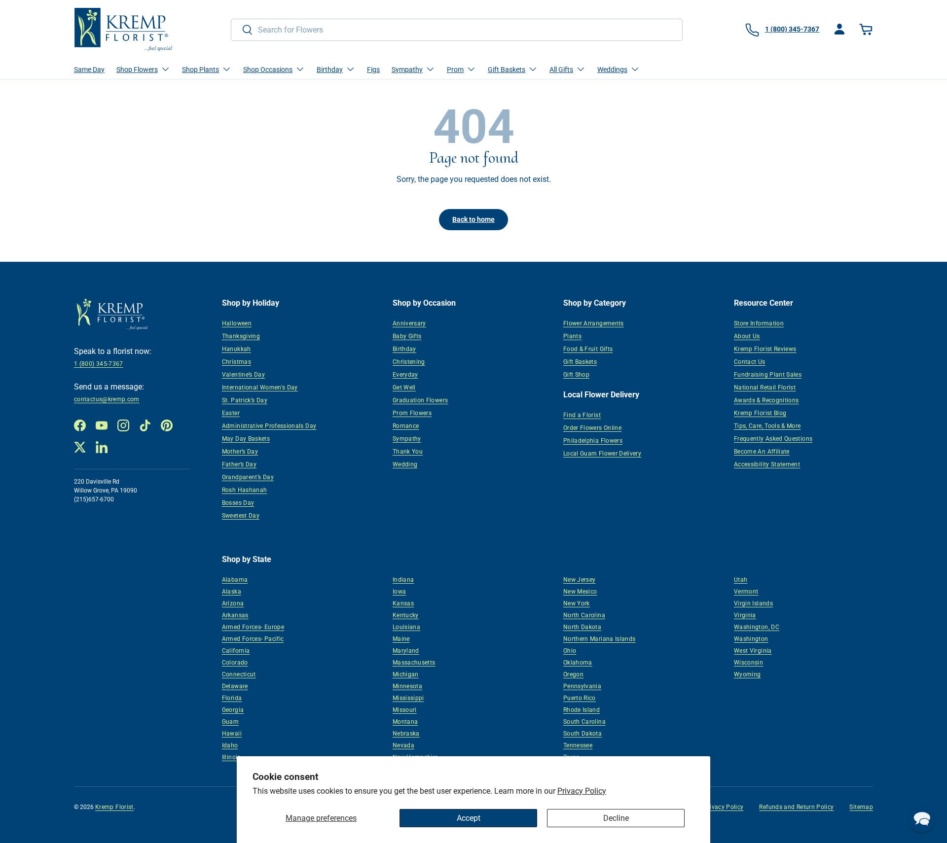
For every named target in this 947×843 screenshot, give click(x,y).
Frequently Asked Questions (773, 438)
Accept (468, 818)
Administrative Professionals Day (269, 425)
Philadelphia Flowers (592, 440)
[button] (867, 29)
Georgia (233, 709)
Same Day (89, 69)
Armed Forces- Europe (253, 627)
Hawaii (232, 733)
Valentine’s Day (243, 374)
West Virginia (753, 650)
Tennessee (577, 745)
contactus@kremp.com (107, 399)
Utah (740, 579)
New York (576, 603)
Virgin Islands (753, 603)
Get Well (404, 387)
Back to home (473, 219)
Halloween (237, 323)
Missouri (405, 709)
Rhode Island (581, 709)
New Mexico (580, 591)
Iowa (399, 591)
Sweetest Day (240, 515)
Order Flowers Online (592, 427)
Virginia (745, 615)
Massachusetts (414, 662)
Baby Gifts (407, 336)
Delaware (235, 686)
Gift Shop (576, 374)
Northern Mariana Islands (599, 638)
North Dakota (582, 627)
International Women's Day (260, 387)
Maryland (406, 650)
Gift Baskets (580, 361)
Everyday (405, 374)
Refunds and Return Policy (796, 807)
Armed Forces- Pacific (253, 638)
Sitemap (861, 807)
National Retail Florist (765, 387)
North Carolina (584, 615)
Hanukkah (236, 349)
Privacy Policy (581, 791)
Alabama (235, 579)
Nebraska (406, 733)
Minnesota (407, 686)
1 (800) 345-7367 (98, 363)
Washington (751, 638)
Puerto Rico (579, 698)
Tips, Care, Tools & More (767, 425)
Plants (572, 336)
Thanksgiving (241, 336)
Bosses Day (238, 502)
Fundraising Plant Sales (767, 374)
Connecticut (239, 674)
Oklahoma (577, 662)
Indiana (403, 579)
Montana (405, 721)
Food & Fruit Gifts (588, 349)
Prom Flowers (412, 413)
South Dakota (582, 733)
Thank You (408, 451)
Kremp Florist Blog (760, 413)
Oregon (573, 674)
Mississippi (408, 698)
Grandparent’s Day (248, 477)
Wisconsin (748, 662)
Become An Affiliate (762, 451)
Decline (616, 818)
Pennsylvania (582, 686)
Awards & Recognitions (766, 400)
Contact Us (749, 361)
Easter (231, 413)
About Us (747, 336)
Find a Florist (582, 415)
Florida (232, 698)
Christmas (236, 361)
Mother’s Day (240, 451)
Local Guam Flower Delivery (602, 453)
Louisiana (406, 627)
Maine (401, 638)
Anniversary (409, 323)
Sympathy (407, 438)
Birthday (404, 349)
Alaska (231, 591)
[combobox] (457, 30)
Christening (409, 361)
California (236, 650)
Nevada (403, 745)
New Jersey (579, 579)
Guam (230, 721)
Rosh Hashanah (244, 490)
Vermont (746, 591)
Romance (406, 425)
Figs (373, 69)
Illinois (231, 757)
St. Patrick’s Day (244, 400)
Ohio (569, 650)
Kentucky (406, 615)
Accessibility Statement (767, 464)
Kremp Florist (114, 807)
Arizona (233, 603)
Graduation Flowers (420, 400)
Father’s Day (239, 464)
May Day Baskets (246, 438)
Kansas (403, 603)
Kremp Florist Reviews (765, 349)
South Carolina (584, 721)
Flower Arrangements (593, 323)
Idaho (230, 745)
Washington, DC (756, 627)
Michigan (406, 674)
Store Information (759, 323)
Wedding (405, 464)
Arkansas (235, 615)
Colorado (235, 662)
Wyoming (747, 674)
